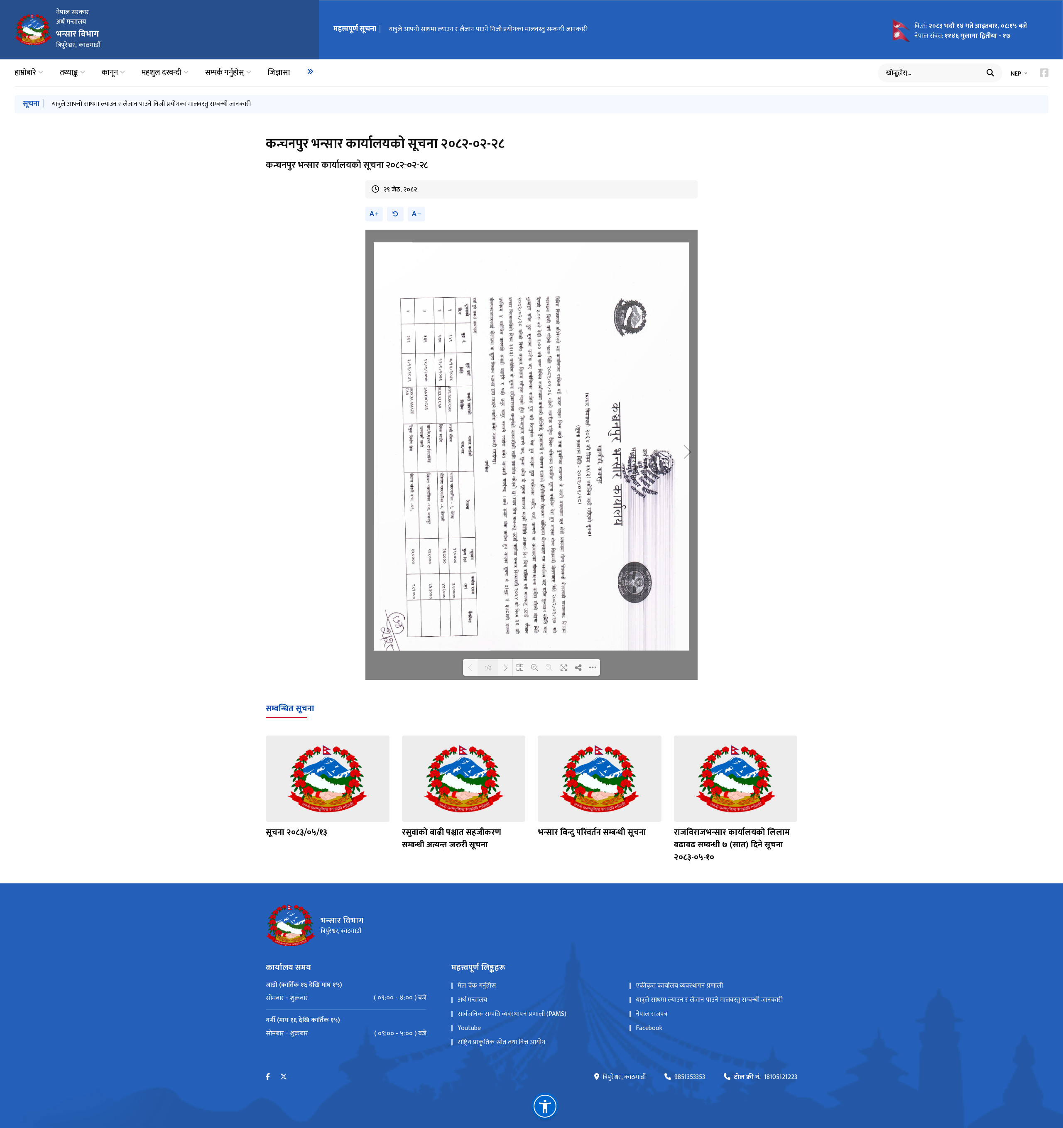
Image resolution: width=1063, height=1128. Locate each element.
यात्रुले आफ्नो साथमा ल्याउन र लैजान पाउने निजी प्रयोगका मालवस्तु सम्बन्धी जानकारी (488, 29)
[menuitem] (310, 71)
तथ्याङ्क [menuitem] (69, 72)
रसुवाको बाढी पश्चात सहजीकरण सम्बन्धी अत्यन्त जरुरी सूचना (451, 838)
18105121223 (765, 1077)
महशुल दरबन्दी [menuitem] (161, 72)
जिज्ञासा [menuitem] (279, 72)
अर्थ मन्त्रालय (472, 999)
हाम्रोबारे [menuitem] (25, 72)
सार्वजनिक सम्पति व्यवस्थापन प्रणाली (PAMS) (512, 1014)
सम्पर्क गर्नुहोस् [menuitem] (224, 72)
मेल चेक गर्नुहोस (477, 985)
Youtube (469, 1028)
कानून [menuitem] (110, 72)
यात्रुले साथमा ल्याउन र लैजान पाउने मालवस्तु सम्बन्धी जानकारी (709, 999)
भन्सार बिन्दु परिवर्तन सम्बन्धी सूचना (592, 832)
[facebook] (268, 1077)
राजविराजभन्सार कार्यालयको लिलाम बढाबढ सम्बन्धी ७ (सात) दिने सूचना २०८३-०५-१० (732, 844)
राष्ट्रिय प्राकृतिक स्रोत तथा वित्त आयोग (501, 1042)
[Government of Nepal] (33, 29)
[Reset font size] (395, 214)
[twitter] (283, 1077)
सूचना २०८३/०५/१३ (296, 832)
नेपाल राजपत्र (651, 1014)
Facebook (649, 1028)
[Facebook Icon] (1044, 73)
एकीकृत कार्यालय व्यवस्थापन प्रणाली (679, 985)
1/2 (488, 667)
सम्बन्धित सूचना (290, 708)
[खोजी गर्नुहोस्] (990, 72)
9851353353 (689, 1077)
